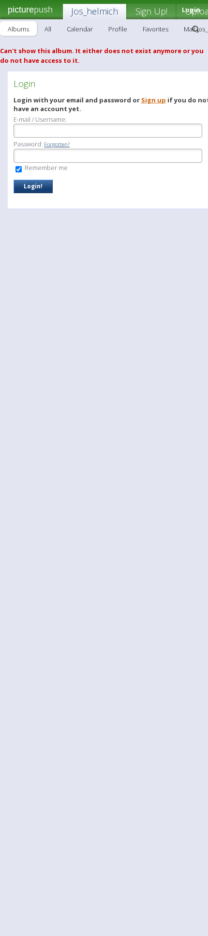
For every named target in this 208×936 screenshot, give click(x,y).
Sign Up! (151, 11)
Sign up (153, 100)
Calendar (80, 29)
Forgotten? (57, 144)
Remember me (45, 167)
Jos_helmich (94, 11)
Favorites (155, 29)
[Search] (195, 29)
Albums (18, 29)
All (48, 29)
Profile (117, 29)
